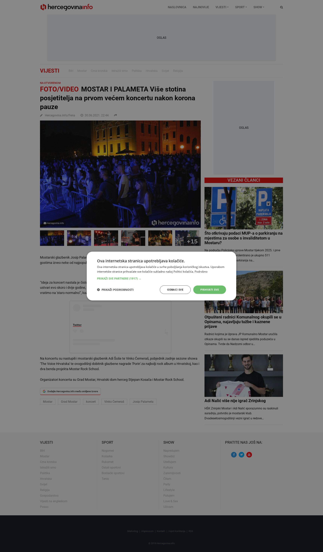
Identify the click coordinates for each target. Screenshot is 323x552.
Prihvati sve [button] (209, 289)
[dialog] (161, 276)
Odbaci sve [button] (175, 289)
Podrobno (201, 271)
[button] (161, 278)
